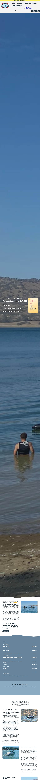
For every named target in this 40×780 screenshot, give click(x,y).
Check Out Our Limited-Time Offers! (32, 305)
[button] (15, 11)
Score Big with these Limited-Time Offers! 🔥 (20, 0)
